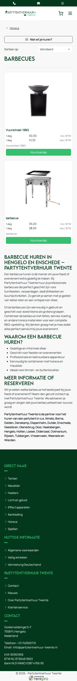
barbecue (12, 218)
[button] (38, 39)
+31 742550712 (26, 643)
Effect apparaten (19, 507)
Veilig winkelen (17, 557)
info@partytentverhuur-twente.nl (35, 647)
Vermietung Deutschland (24, 565)
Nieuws (13, 593)
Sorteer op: (11, 49)
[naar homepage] (20, 13)
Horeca (14, 28)
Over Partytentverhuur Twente (28, 600)
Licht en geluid (17, 500)
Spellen (13, 529)
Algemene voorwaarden (23, 550)
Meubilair (14, 486)
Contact (13, 586)
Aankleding (15, 514)
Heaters (13, 493)
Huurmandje (38, 152)
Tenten (12, 478)
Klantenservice (18, 607)
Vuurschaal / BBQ (17, 130)
